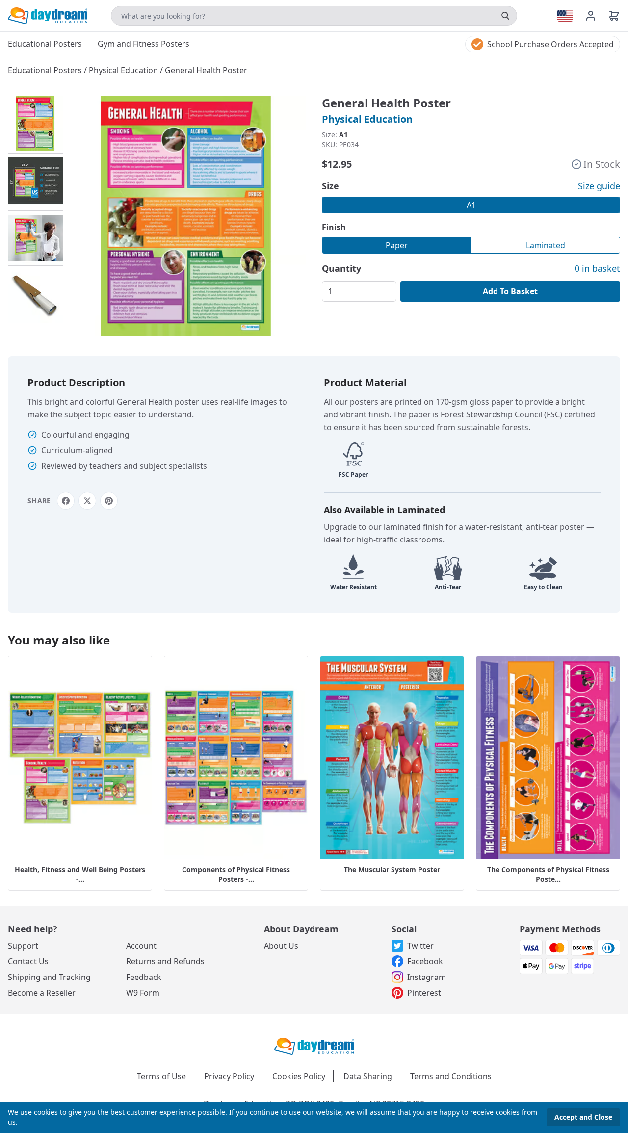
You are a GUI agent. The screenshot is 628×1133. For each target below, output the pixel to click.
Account (141, 945)
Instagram (426, 977)
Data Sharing (367, 1076)
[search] (505, 16)
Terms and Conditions (451, 1076)
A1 (471, 205)
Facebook (425, 961)
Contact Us (28, 961)
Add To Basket (510, 291)
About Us (281, 945)
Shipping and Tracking (49, 977)
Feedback (143, 977)
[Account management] (596, 16)
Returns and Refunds (165, 961)
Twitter (420, 945)
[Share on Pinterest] (109, 501)
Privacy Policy (229, 1076)
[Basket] (614, 16)
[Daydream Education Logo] (314, 1045)
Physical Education (124, 70)
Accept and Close (583, 1117)
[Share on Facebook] (66, 501)
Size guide (599, 186)
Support (23, 945)
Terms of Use (161, 1076)
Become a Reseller (42, 992)
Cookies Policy (298, 1076)
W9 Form (142, 992)
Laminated (545, 245)
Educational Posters (46, 70)
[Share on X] (87, 501)
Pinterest (424, 992)
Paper (397, 245)
